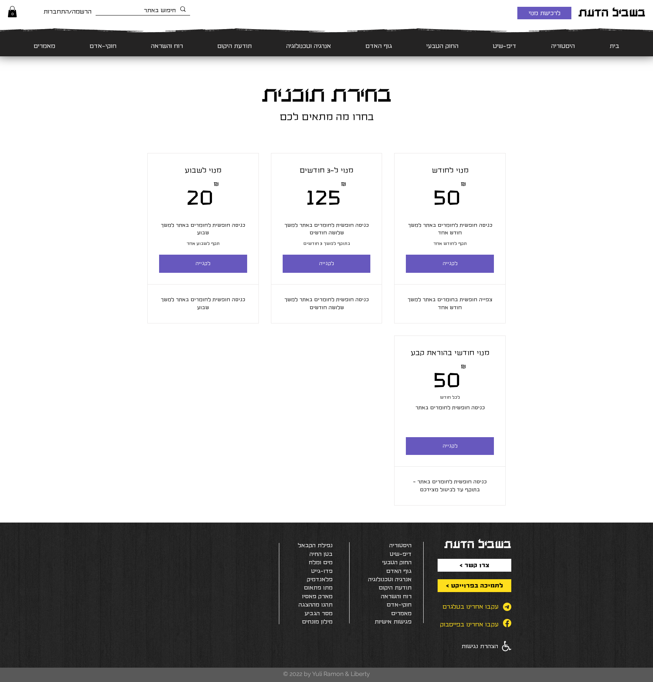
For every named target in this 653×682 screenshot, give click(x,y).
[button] (12, 11)
